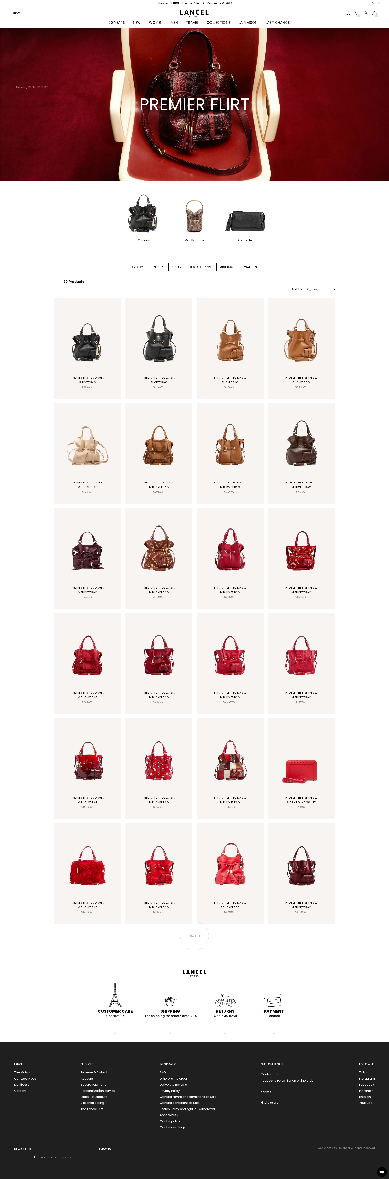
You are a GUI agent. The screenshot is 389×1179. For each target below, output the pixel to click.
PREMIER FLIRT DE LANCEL (88, 482)
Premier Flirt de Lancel (88, 377)
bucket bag (87, 382)
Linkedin (365, 1097)
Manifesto (21, 1084)
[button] (373, 3)
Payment (274, 1011)
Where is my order (173, 1078)
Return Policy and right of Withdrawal (187, 1109)
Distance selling (92, 1103)
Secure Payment (93, 1084)
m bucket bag (87, 487)
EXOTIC (137, 267)
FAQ (163, 1072)
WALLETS (250, 267)
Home (20, 87)
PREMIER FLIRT (38, 87)
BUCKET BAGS (200, 267)
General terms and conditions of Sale (188, 1097)
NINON (177, 267)
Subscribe (105, 1148)
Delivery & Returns (173, 1084)
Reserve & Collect (94, 1072)
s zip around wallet (301, 802)
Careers (20, 1090)
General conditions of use (179, 1103)
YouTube (366, 1103)
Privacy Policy (170, 1090)
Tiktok (363, 1072)
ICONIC (157, 267)
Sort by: (297, 289)
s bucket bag (87, 592)
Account (87, 1078)
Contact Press (25, 1078)
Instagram (367, 1078)
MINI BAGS (227, 267)
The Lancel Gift (92, 1109)
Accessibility (169, 1115)
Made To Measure (94, 1097)
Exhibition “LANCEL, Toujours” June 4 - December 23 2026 (194, 3)
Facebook (366, 1084)
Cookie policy (170, 1121)
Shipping (170, 1011)
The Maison (22, 1072)
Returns (225, 1011)
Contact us (269, 1074)
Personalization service (98, 1090)
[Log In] (366, 13)
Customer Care (115, 1011)
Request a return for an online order (288, 1080)
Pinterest (366, 1090)
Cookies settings (172, 1127)
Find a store (269, 1102)
